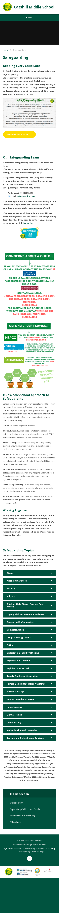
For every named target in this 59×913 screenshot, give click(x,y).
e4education (40, 844)
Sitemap (51, 848)
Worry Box (28, 223)
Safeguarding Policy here (19, 134)
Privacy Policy (24, 851)
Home (5, 50)
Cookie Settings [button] (37, 851)
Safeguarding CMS (26, 196)
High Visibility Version (12, 848)
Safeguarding (19, 50)
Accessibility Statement (35, 848)
